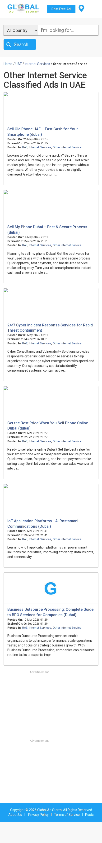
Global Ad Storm (49, 810)
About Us (15, 815)
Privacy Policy (38, 815)
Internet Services (40, 147)
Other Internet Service (67, 147)
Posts (89, 815)
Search (21, 44)
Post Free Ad (61, 9)
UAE (25, 147)
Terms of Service (67, 815)
